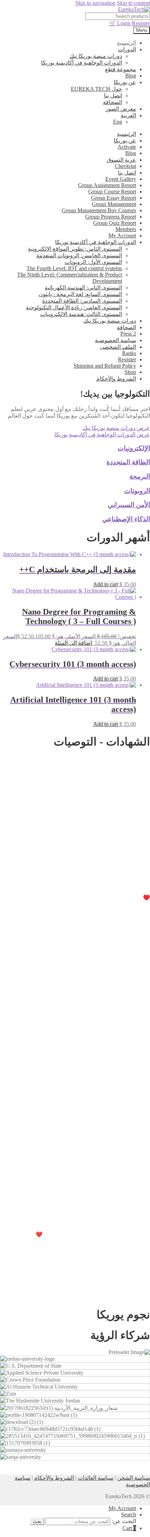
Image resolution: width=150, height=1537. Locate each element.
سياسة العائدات (95, 1478)
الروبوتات (137, 490)
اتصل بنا (113, 95)
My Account (122, 235)
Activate (127, 147)
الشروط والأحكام (116, 379)
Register (133, 23)
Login (124, 23)
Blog (130, 76)
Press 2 (128, 334)
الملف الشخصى (118, 347)
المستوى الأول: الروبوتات (93, 262)
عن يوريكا (125, 82)
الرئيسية (126, 43)
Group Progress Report (110, 217)
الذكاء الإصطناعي (126, 519)
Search (128, 1514)
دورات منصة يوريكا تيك (95, 56)
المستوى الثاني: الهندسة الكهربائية (83, 288)
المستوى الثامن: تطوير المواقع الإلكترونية (75, 249)
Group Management (114, 204)
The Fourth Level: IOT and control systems (74, 268)
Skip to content (133, 3)
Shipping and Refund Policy (105, 366)
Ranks (129, 353)
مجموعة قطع (120, 69)
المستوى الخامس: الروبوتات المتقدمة (79, 255)
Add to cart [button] (105, 584)
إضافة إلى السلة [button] (73, 643)
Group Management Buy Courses (99, 210)
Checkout (125, 166)
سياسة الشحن (133, 1478)
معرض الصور (120, 109)
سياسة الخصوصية (115, 340)
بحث (37, 1521)
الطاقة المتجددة (128, 462)
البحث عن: (124, 1521)
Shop (130, 372)
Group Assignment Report (107, 185)
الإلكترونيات (134, 448)
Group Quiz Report (114, 223)
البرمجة (139, 476)
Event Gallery (120, 179)
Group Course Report (112, 191)
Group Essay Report (113, 198)
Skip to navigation (95, 3)
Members (125, 229)
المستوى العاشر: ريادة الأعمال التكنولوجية (74, 307)
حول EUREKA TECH (96, 89)
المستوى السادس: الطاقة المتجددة (82, 301)
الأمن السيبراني (129, 504)
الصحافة (112, 102)
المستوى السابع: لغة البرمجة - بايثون (80, 294)
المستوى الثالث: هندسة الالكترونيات (81, 314)
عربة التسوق (121, 160)
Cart (129, 1528)
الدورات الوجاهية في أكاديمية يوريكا (81, 63)
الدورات (127, 49)
